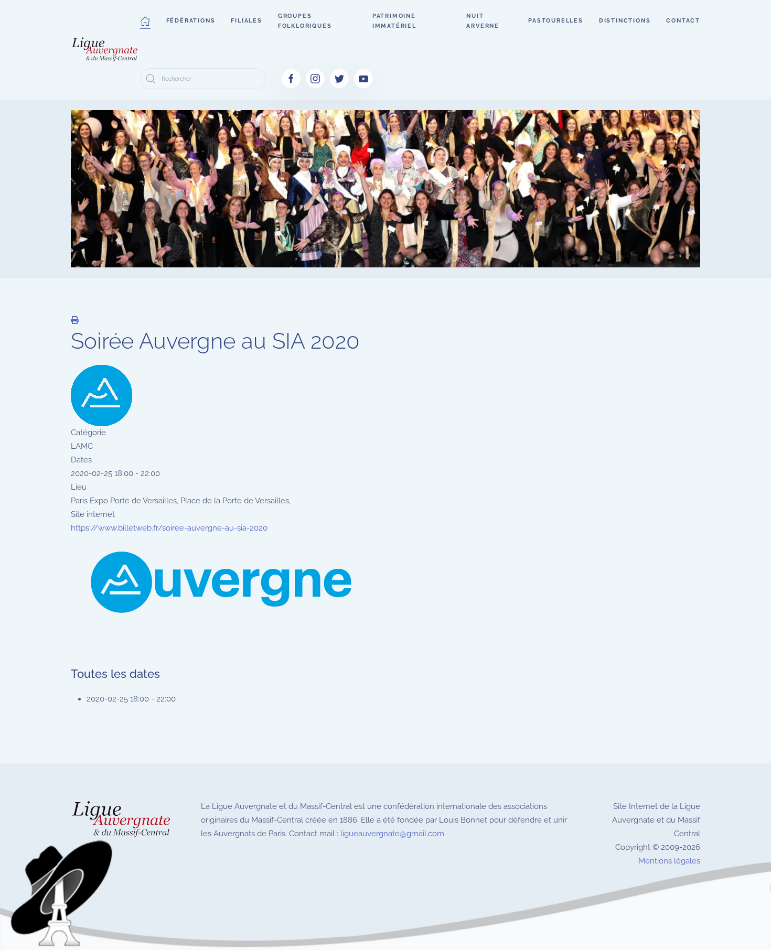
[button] (145, 21)
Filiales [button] (246, 20)
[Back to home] (105, 50)
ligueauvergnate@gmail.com (392, 833)
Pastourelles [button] (555, 20)
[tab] (307, 254)
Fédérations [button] (191, 20)
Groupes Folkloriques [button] (305, 21)
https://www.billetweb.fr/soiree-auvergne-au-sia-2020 (169, 528)
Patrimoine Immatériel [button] (394, 21)
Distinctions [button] (625, 20)
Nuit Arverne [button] (482, 21)
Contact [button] (683, 20)
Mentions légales (669, 861)
